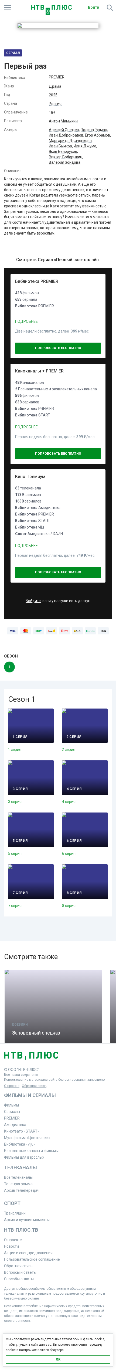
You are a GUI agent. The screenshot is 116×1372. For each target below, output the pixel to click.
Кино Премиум (30, 476)
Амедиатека (15, 1125)
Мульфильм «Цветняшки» (27, 1138)
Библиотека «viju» (19, 1144)
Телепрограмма (18, 1184)
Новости (11, 1246)
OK (58, 1359)
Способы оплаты (19, 1279)
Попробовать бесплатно (58, 348)
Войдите (33, 601)
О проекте (11, 1086)
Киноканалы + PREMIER (39, 371)
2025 (53, 95)
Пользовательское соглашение (32, 1259)
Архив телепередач (21, 1190)
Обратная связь (34, 1086)
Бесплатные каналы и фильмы (31, 1151)
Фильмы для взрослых (24, 1157)
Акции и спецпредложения (28, 1253)
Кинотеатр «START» (21, 1131)
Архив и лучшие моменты (27, 1220)
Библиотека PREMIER (36, 281)
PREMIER (12, 1118)
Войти (93, 7)
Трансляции (15, 1213)
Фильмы (11, 1105)
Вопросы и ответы (20, 1272)
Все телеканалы (18, 1177)
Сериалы (12, 1111)
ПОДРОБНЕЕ (26, 321)
